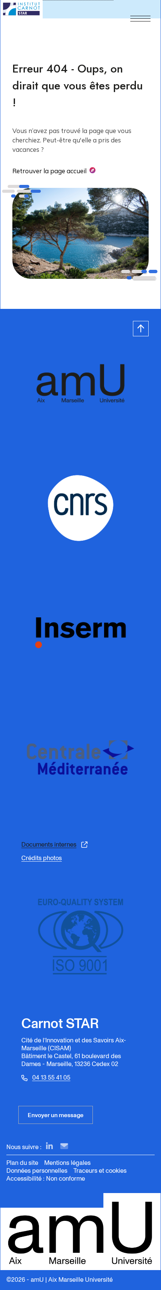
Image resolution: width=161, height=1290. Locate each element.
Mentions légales (67, 1162)
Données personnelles (36, 1170)
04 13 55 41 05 (51, 1078)
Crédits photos (41, 858)
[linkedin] (49, 1146)
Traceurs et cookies (100, 1170)
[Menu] (140, 9)
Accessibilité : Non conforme (45, 1178)
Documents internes (48, 845)
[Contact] (64, 1146)
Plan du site (22, 1162)
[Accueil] (21, 9)
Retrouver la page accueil (49, 171)
